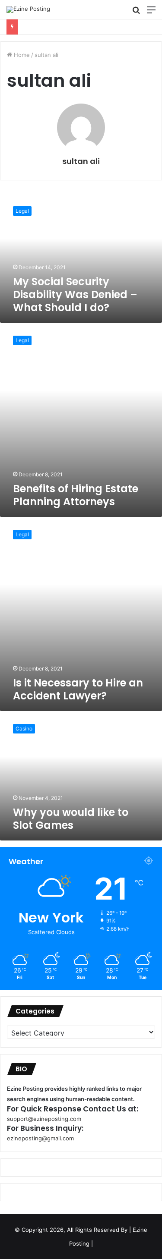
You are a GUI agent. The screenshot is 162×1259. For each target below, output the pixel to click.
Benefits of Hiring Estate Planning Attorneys (75, 495)
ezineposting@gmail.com (40, 1138)
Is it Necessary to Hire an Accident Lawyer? (78, 689)
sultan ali (81, 161)
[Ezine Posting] (28, 9)
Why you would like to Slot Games (70, 818)
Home (21, 54)
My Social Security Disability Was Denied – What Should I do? (75, 294)
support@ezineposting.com (44, 1118)
